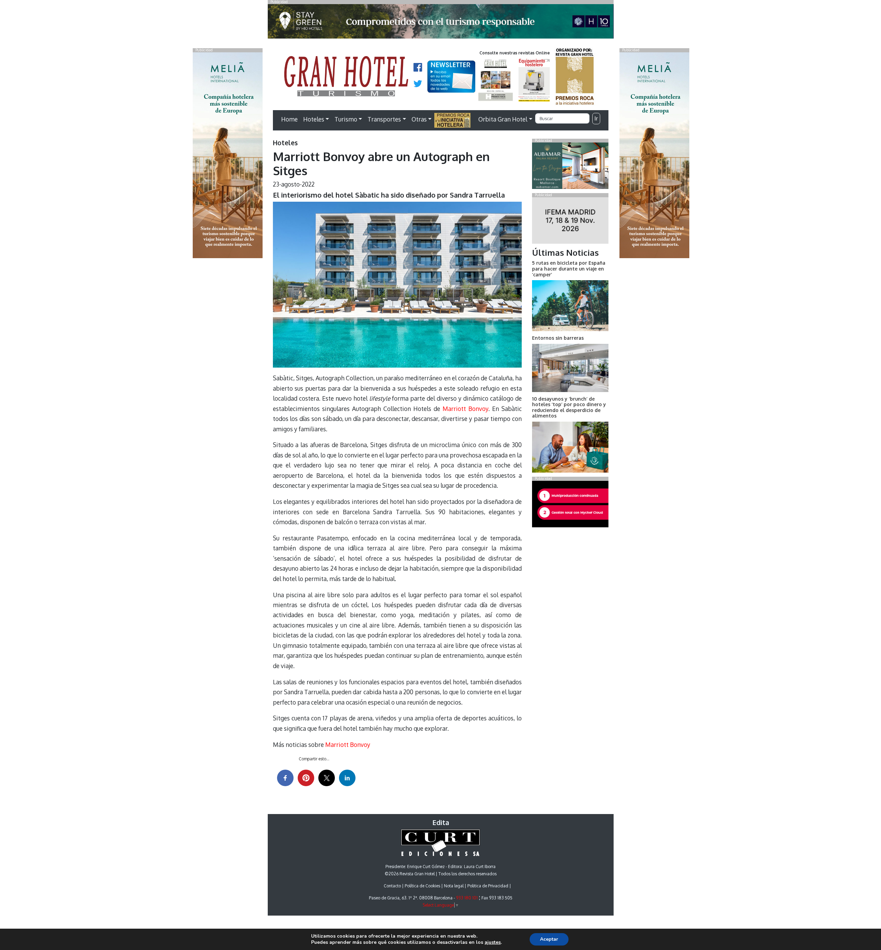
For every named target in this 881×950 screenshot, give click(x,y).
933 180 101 (467, 897)
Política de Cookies (422, 885)
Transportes (384, 119)
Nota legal (454, 885)
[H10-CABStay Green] (441, 23)
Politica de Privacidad (487, 885)
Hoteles (313, 119)
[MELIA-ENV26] (654, 154)
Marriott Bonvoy (465, 408)
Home (289, 119)
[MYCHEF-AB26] (570, 505)
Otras (419, 119)
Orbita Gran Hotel (502, 119)
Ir (596, 118)
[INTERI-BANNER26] (570, 221)
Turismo (346, 119)
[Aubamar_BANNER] (570, 167)
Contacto (392, 885)
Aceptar (549, 939)
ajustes (493, 942)
